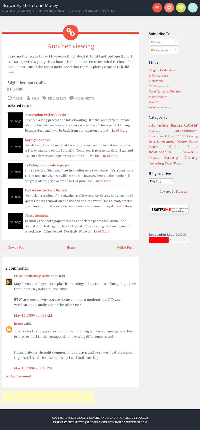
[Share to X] (17, 89)
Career (191, 125)
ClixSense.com (158, 86)
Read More (119, 130)
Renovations (189, 152)
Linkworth (156, 81)
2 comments (85, 98)
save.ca (153, 102)
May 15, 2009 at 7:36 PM (33, 368)
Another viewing (70, 46)
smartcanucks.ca (160, 107)
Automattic (76, 422)
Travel (178, 163)
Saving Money (181, 157)
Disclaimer (154, 131)
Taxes (169, 163)
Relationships (160, 151)
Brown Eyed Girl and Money (30, 5)
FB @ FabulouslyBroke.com (36, 275)
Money (182, 141)
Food (170, 136)
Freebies (181, 136)
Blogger (181, 191)
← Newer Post (14, 247)
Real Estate (57, 98)
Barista (176, 125)
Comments (161, 50)
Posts (158, 42)
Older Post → (127, 247)
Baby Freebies (159, 125)
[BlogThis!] (13, 89)
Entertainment (186, 130)
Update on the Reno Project (46, 190)
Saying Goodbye (37, 140)
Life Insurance (158, 75)
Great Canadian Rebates (165, 91)
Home (71, 247)
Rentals (154, 158)
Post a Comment (18, 376)
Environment (157, 136)
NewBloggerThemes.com (129, 422)
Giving (193, 136)
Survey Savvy (158, 97)
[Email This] (9, 89)
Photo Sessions (36, 215)
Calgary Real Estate (162, 70)
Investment (166, 141)
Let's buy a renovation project (48, 165)
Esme (35, 98)
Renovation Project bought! (46, 114)
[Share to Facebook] (20, 89)
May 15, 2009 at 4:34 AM (33, 315)
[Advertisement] (48, 397)
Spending (156, 163)
